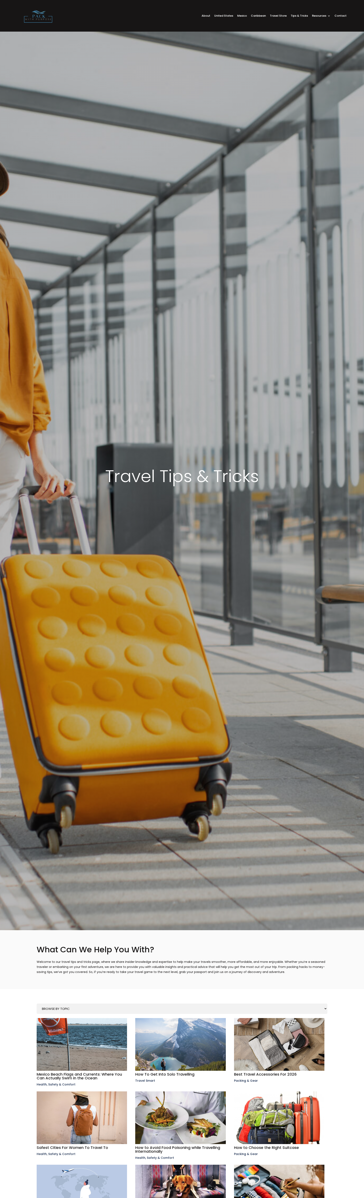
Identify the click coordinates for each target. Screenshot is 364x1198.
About (206, 16)
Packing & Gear (246, 1081)
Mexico (242, 16)
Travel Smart (145, 1081)
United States (223, 16)
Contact (341, 16)
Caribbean (258, 16)
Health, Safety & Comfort (56, 1084)
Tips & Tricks (299, 16)
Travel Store (278, 16)
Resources (319, 16)
